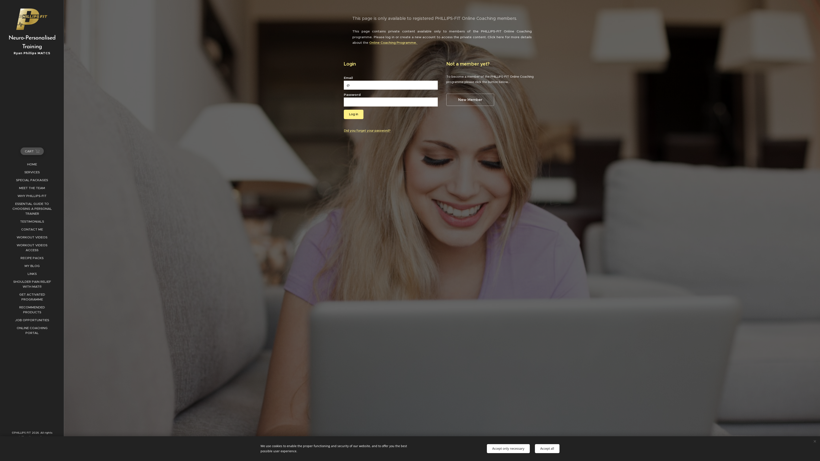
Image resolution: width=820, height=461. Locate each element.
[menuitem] (32, 164)
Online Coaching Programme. (393, 43)
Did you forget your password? (367, 131)
